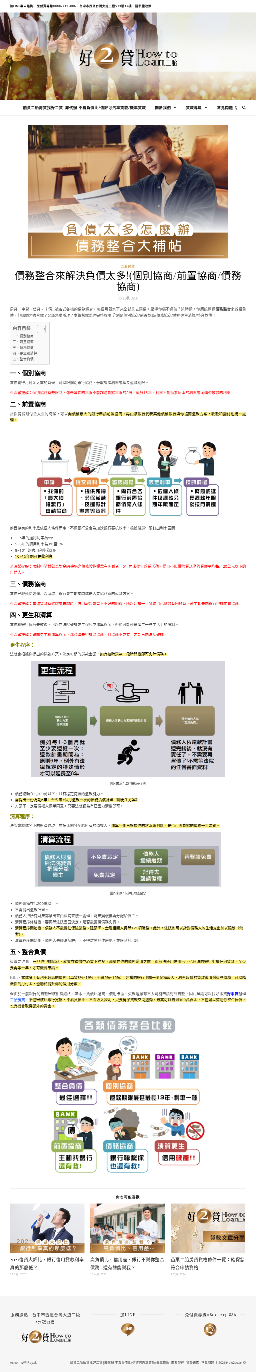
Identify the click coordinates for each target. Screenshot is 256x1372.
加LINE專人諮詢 (21, 6)
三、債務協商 (23, 347)
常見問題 (225, 107)
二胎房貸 (128, 266)
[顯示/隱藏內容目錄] (38, 329)
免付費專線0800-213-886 (56, 6)
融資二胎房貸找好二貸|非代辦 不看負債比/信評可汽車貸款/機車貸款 (84, 107)
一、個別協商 (23, 336)
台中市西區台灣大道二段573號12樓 (106, 6)
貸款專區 (194, 107)
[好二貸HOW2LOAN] (128, 56)
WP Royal (29, 1362)
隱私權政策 (143, 6)
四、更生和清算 (25, 353)
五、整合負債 (23, 359)
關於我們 (163, 107)
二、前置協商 (23, 341)
